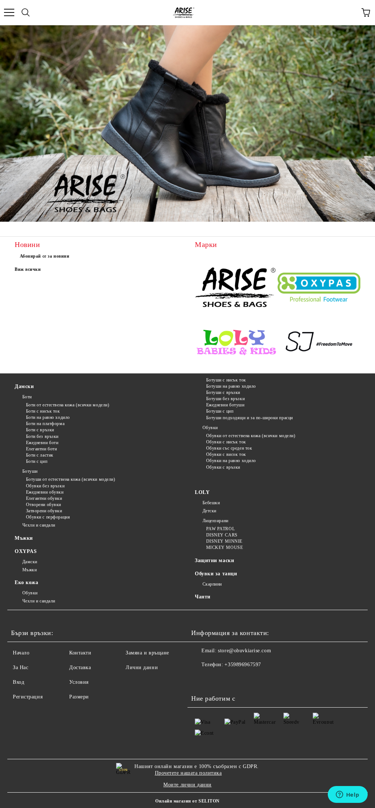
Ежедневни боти (42, 442)
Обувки (210, 427)
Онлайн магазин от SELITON (187, 801)
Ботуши (30, 471)
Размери (79, 697)
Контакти (80, 653)
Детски (209, 510)
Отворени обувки (43, 504)
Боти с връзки (40, 429)
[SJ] (319, 343)
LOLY (202, 492)
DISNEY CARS (222, 535)
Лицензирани (216, 520)
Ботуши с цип (219, 411)
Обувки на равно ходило (231, 460)
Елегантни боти (41, 448)
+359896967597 (242, 664)
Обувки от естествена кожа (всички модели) (251, 435)
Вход (18, 682)
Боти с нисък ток (43, 411)
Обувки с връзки (223, 467)
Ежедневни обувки (45, 492)
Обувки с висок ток (226, 454)
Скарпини (212, 584)
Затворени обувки (44, 510)
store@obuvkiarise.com (244, 650)
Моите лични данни (187, 784)
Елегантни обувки (44, 498)
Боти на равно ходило (48, 417)
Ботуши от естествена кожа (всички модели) (70, 479)
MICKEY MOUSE (224, 547)
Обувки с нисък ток (226, 441)
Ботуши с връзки (223, 392)
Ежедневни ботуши (225, 404)
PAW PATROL (220, 528)
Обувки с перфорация (48, 517)
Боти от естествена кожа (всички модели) (67, 404)
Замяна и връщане (147, 653)
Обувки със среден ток (229, 448)
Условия (79, 682)
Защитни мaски (214, 560)
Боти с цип (36, 461)
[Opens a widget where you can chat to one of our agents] (347, 795)
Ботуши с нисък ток (226, 380)
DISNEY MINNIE (224, 541)
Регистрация (27, 697)
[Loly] (236, 343)
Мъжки (24, 538)
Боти (27, 396)
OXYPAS (26, 551)
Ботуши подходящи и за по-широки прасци (249, 417)
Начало (21, 653)
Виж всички (28, 269)
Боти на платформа (45, 423)
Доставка (80, 667)
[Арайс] (236, 288)
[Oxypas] (319, 288)
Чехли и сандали (38, 525)
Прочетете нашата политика (188, 773)
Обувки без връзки (45, 485)
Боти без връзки (42, 436)
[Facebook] (201, 679)
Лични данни (142, 667)
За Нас (20, 667)
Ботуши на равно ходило (231, 386)
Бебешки (211, 502)
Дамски (24, 386)
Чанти (203, 596)
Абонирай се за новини (45, 256)
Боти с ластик (39, 455)
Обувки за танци (216, 573)
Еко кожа (26, 582)
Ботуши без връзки (225, 398)
